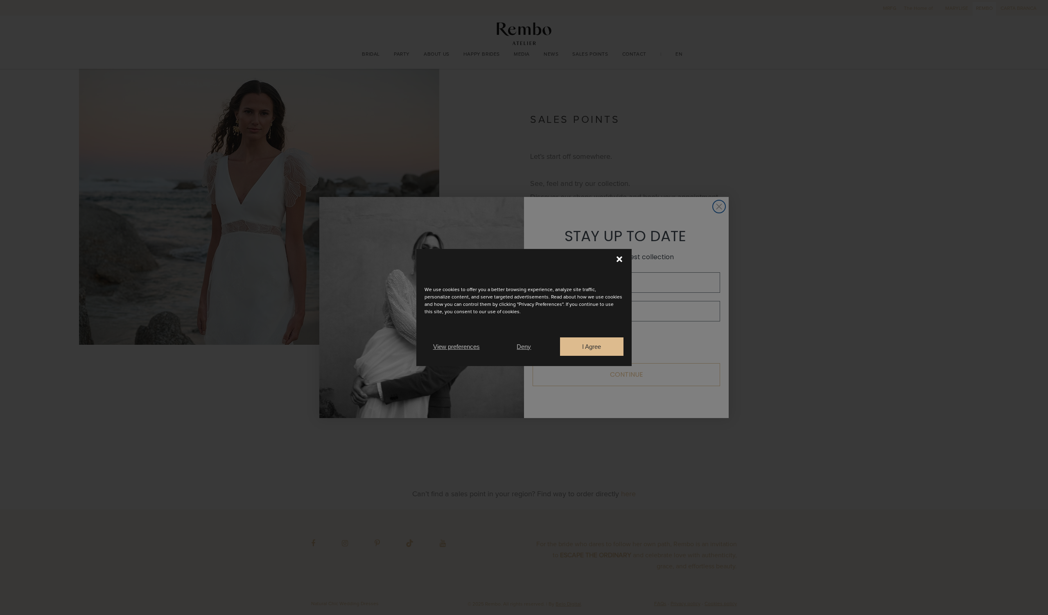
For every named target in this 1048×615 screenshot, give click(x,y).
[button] (619, 259)
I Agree (591, 346)
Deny (524, 346)
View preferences (456, 346)
